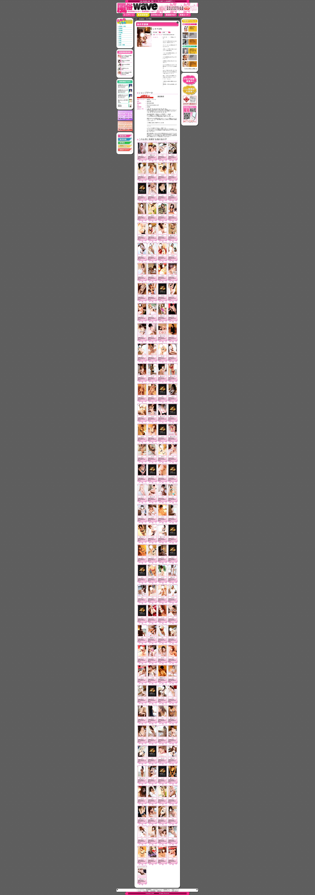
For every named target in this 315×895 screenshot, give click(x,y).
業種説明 (125, 136)
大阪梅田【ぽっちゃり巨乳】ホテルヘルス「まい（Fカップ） (123, 96)
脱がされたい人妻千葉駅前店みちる (123, 101)
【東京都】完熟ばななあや (192, 34)
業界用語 (125, 139)
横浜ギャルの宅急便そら (126, 65)
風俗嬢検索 (144, 15)
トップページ (130, 15)
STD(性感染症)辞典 (125, 146)
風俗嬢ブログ (171, 15)
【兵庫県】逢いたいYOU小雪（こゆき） (193, 40)
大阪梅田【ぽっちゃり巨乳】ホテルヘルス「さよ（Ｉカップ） (123, 86)
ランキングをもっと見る (189, 68)
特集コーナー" (185, 15)
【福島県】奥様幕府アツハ (192, 56)
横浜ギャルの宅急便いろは (126, 61)
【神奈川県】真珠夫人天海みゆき (192, 27)
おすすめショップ (157, 15)
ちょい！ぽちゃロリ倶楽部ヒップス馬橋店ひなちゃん (126, 56)
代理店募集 (153, 891)
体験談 (125, 142)
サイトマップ (166, 891)
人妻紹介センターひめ (125, 69)
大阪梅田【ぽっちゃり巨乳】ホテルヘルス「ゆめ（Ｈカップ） (123, 91)
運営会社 (159, 891)
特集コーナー (175, 889)
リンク (139, 891)
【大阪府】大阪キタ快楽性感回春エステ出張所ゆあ (193, 64)
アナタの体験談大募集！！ (190, 90)
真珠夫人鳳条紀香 (120, 105)
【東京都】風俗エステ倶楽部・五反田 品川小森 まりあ (193, 50)
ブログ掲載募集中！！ (190, 80)
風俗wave (156, 893)
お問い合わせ (175, 891)
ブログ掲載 (145, 891)
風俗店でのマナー (125, 149)
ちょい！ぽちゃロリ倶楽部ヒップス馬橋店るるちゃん (126, 73)
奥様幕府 (161, 96)
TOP (136, 19)
